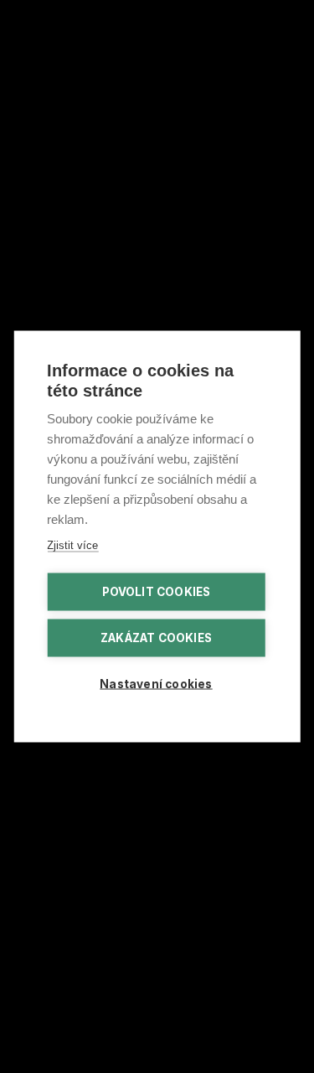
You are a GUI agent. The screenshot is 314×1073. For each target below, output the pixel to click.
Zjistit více (72, 545)
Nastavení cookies (156, 684)
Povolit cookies (156, 592)
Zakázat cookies (156, 638)
